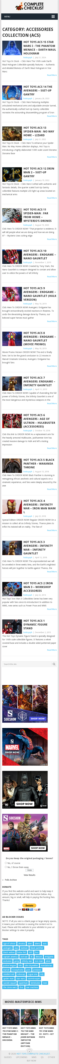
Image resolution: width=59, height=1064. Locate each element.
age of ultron (9, 943)
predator (37, 970)
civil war (24, 957)
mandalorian (46, 965)
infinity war (27, 961)
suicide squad (9, 983)
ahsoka (21, 943)
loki (20, 965)
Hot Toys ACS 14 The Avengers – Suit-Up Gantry (37, 90)
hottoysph (27, 57)
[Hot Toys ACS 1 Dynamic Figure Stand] (12, 626)
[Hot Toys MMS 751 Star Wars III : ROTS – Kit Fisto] (47, 1017)
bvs (36, 952)
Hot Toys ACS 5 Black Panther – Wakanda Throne (38, 463)
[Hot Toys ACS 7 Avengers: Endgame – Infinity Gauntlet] (12, 383)
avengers (7, 948)
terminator (35, 983)
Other (51, 1057)
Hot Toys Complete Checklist (33, 1054)
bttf (30, 952)
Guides (8, 1057)
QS (42, 1057)
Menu (7, 16)
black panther (37, 948)
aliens (37, 943)
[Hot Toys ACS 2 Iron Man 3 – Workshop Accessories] (12, 589)
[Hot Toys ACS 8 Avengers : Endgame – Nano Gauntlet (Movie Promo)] (12, 339)
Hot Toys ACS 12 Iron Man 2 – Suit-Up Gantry (38, 172)
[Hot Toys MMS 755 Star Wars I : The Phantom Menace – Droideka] (11, 1017)
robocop (21, 974)
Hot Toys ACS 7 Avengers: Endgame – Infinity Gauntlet (39, 381)
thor (21, 987)
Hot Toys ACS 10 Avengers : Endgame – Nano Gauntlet (39, 254)
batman (24, 948)
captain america (10, 957)
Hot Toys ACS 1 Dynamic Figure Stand (35, 624)
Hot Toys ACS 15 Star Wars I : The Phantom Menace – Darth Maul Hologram (39, 47)
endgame (49, 957)
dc (32, 957)
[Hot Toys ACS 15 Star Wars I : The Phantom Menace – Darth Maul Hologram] (12, 48)
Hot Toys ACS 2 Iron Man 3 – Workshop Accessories (38, 587)
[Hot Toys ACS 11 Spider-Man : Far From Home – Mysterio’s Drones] (12, 215)
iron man (39, 961)
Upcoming (21, 1057)
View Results (29, 875)
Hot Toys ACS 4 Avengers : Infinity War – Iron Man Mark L (39, 506)
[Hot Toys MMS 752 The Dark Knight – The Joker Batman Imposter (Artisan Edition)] (29, 1017)
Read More (52, 75)
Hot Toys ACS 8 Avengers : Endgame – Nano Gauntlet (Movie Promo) (39, 338)
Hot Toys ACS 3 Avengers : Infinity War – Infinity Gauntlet (38, 547)
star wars (20, 978)
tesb (45, 983)
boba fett (21, 952)
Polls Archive (11, 880)
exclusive (7, 961)
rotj (41, 974)
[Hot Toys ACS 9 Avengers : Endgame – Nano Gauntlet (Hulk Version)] (12, 294)
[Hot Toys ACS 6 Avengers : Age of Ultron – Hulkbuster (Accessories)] (12, 421)
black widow (9, 952)
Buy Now (31, 1060)
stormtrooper (34, 978)
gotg (16, 961)
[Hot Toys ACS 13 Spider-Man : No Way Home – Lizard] (12, 133)
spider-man (8, 978)
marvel (6, 970)
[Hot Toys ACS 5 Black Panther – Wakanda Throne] (12, 466)
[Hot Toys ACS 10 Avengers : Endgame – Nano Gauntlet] (12, 257)
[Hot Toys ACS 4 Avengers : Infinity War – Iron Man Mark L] (12, 507)
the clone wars (10, 987)
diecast (39, 957)
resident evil (8, 974)
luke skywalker (31, 965)
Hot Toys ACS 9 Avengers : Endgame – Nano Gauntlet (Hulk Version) (39, 294)
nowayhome (17, 970)
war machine (32, 987)
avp (16, 948)
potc (28, 970)
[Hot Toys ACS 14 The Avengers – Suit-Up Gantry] (12, 92)
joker (48, 961)
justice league (9, 965)
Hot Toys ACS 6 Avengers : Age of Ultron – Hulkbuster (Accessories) (39, 420)
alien (30, 943)
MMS (34, 1057)
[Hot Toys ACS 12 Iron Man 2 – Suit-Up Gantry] (12, 174)
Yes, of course (13, 863)
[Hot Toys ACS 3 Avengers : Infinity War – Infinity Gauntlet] (12, 548)
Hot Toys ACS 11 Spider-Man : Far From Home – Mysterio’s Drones (37, 215)
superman (23, 983)
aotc (45, 943)
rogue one (32, 974)
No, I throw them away (18, 867)
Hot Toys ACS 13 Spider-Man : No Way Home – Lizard (38, 131)
